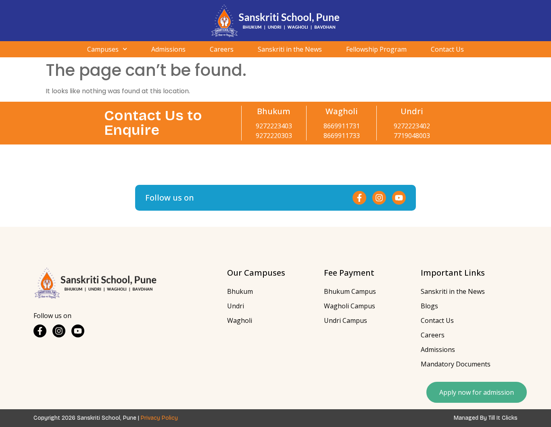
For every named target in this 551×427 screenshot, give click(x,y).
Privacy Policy (159, 417)
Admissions (168, 49)
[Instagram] (379, 198)
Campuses (103, 49)
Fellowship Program (376, 49)
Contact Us (447, 49)
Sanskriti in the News (290, 49)
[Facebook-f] (359, 198)
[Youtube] (399, 198)
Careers (222, 49)
